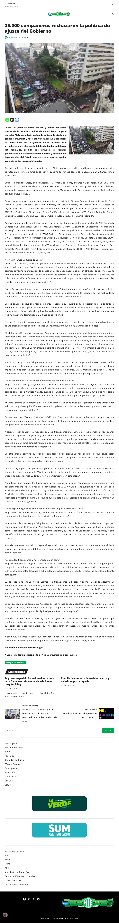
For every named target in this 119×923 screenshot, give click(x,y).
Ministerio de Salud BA (17, 872)
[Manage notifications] (5, 915)
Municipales (11, 776)
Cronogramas (11, 768)
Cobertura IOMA (13, 880)
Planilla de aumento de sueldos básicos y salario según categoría (85, 680)
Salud (8, 784)
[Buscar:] (52, 731)
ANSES (8, 859)
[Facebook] (17, 120)
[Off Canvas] (6, 14)
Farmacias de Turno (15, 851)
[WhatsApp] (38, 899)
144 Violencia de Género (17, 884)
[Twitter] (33, 899)
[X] (12, 120)
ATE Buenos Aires (14, 747)
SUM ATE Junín (71, 919)
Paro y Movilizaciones (15, 663)
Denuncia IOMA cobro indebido (21, 876)
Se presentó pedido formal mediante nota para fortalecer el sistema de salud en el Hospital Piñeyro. (29, 681)
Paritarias (9, 756)
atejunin (13, 37)
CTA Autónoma (12, 764)
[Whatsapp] (7, 120)
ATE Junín (45, 919)
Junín (7, 751)
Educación (10, 772)
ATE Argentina (12, 743)
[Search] (113, 5)
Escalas (9, 780)
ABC (7, 868)
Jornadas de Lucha (14, 760)
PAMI (7, 863)
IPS (6, 855)
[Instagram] (29, 899)
